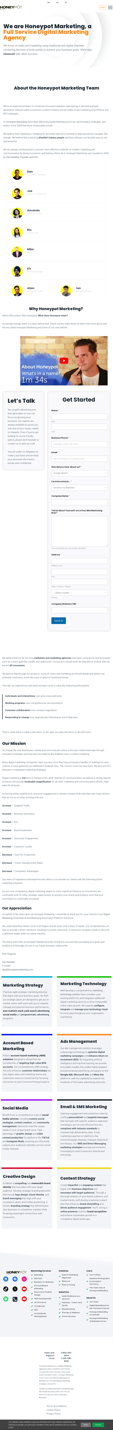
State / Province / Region (61, 587)
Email (54, 452)
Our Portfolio (95, 1274)
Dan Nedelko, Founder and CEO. (22, 157)
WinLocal (66, 1281)
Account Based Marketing (60, 1381)
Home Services (69, 1316)
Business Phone (60, 438)
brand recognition (97, 1211)
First (53, 421)
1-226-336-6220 (66, 1359)
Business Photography (100, 1278)
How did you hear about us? (66, 467)
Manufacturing (68, 1309)
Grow (102, 7)
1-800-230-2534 (66, 1354)
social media (10, 1014)
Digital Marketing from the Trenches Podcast (99, 1307)
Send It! (58, 620)
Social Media (15, 1108)
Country (54, 597)
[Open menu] (110, 7)
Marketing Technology (83, 983)
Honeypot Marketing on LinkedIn (99, 1313)
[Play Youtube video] (64, 360)
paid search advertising (36, 1010)
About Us (91, 1298)
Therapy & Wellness (71, 1312)
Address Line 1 (57, 566)
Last (53, 431)
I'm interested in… (61, 481)
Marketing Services (41, 1271)
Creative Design (19, 1176)
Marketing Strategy (23, 985)
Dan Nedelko (8, 962)
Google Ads (66, 1074)
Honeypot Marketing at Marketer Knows (99, 1319)
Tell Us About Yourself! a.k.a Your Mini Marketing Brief (76, 511)
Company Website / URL (64, 604)
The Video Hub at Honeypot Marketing (99, 1289)
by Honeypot (95, 1281)
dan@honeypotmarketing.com (17, 969)
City (52, 577)
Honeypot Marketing (16, 121)
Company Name (60, 496)
